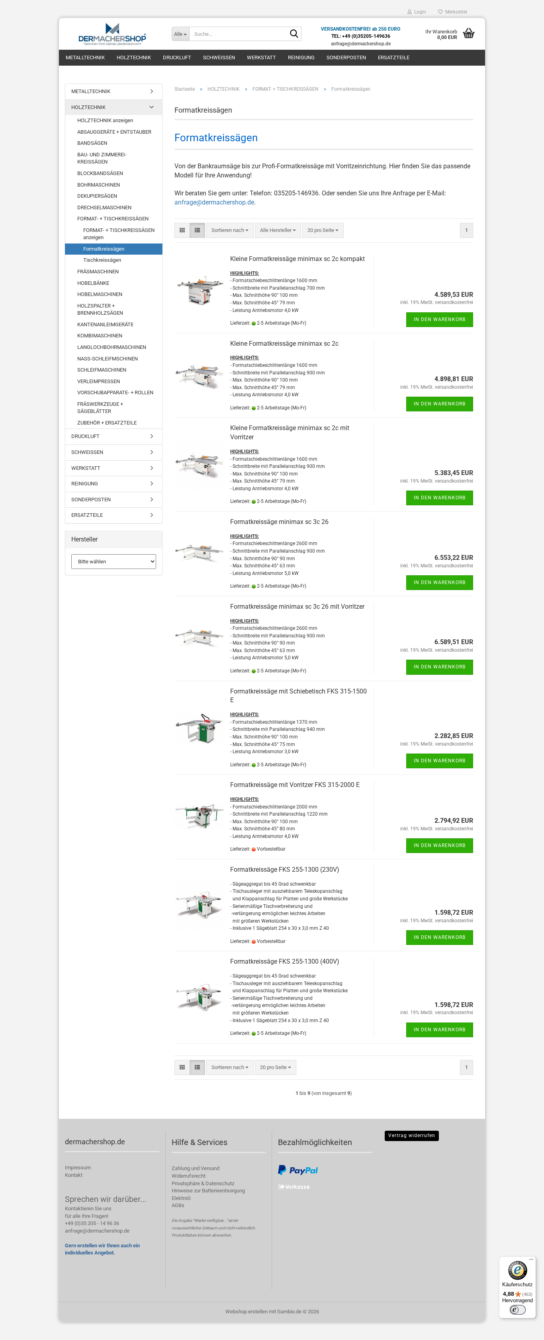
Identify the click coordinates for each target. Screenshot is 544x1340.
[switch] (518, 1310)
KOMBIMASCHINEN (99, 336)
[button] (182, 230)
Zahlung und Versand (195, 1168)
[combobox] (230, 230)
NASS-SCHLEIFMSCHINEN (107, 359)
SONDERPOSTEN (346, 57)
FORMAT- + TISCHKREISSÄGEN (113, 219)
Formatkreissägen (103, 249)
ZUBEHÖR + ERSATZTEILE (107, 423)
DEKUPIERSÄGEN (97, 196)
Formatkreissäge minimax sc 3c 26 (279, 522)
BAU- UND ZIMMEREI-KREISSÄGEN (102, 158)
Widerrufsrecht (188, 1176)
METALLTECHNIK (85, 57)
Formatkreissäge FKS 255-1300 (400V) (284, 961)
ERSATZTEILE (393, 57)
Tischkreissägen (102, 260)
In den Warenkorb (440, 319)
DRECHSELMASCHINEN (104, 207)
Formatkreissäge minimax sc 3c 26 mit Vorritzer (297, 606)
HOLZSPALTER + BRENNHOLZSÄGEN (100, 309)
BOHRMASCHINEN (98, 185)
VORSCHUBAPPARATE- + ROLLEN (115, 392)
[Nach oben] (522, 1328)
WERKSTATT (261, 57)
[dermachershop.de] (112, 34)
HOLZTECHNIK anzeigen (105, 120)
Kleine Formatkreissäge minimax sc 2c (284, 343)
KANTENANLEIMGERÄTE (105, 324)
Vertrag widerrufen (411, 1135)
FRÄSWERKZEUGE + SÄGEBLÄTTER (100, 408)
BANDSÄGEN (92, 143)
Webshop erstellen (246, 1312)
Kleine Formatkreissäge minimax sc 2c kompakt (297, 259)
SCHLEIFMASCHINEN (101, 370)
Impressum (78, 1168)
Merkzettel (455, 12)
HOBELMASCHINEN (99, 294)
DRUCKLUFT (177, 57)
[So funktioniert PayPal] (298, 1170)
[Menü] (531, 1261)
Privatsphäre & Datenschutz (203, 1183)
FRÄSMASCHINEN (98, 272)
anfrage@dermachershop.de (214, 202)
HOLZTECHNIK (134, 57)
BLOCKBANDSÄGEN (100, 173)
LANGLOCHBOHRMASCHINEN (111, 347)
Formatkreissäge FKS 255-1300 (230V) (284, 869)
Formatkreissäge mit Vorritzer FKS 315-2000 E (295, 785)
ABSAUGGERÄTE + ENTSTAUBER (114, 132)
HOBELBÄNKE (93, 283)
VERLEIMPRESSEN (98, 381)
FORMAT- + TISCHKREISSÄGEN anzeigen (119, 234)
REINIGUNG (301, 57)
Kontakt (73, 1175)
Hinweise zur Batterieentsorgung (208, 1191)
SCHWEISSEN (219, 57)
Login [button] (419, 12)
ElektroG (181, 1198)
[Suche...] (293, 34)
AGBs (178, 1205)
